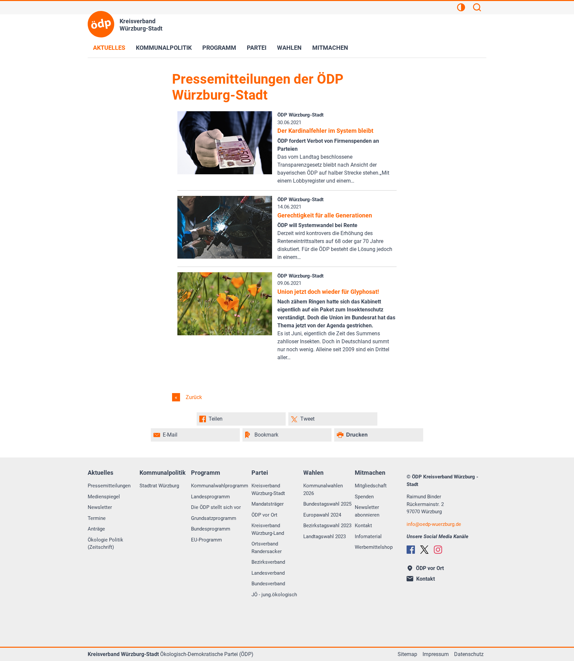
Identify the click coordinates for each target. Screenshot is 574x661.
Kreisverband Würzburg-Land (267, 529)
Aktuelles (109, 47)
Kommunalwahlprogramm (219, 486)
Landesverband (268, 573)
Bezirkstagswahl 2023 (327, 526)
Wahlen (289, 47)
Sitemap (407, 654)
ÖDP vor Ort (264, 515)
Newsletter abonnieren (367, 511)
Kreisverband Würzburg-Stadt (268, 489)
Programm (219, 47)
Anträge (96, 529)
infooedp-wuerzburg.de (434, 524)
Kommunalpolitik (164, 47)
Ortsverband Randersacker (266, 547)
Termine (97, 518)
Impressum (436, 654)
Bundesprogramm (210, 529)
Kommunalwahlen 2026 (323, 489)
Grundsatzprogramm (213, 518)
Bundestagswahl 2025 (327, 504)
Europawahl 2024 (322, 515)
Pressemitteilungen (109, 486)
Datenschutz (469, 654)
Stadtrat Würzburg (159, 486)
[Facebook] (411, 549)
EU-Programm (206, 540)
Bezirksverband (268, 562)
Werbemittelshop (374, 547)
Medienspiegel (104, 497)
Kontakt (363, 526)
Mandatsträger (267, 504)
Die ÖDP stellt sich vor (216, 507)
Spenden (364, 497)
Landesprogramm (210, 497)
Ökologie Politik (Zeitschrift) (105, 543)
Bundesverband (268, 584)
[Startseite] (101, 24)
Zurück (193, 397)
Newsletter (100, 507)
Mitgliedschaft (371, 486)
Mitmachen (330, 47)
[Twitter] (424, 549)
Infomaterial (368, 536)
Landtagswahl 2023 (324, 536)
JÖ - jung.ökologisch (274, 595)
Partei (256, 47)
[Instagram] (438, 549)
